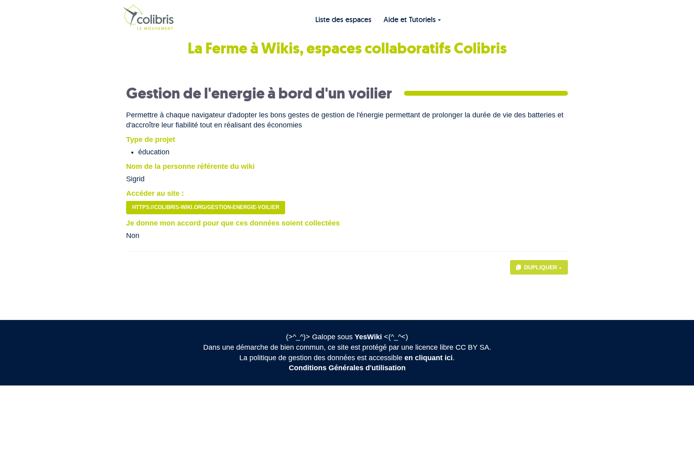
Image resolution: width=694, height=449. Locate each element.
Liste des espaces (343, 19)
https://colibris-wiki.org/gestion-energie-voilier (205, 207)
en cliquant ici (428, 358)
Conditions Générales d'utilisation (347, 368)
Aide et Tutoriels (410, 19)
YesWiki (368, 337)
